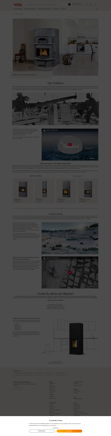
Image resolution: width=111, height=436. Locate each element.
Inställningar (41, 431)
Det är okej (69, 431)
